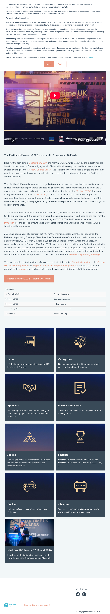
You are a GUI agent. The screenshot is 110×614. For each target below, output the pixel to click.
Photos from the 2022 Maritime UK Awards (29, 278)
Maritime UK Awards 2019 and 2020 (29, 550)
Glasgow (63, 504)
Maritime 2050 (83, 191)
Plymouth (9, 222)
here (91, 57)
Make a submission (69, 405)
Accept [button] (48, 64)
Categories (65, 359)
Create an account (41, 605)
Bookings (12, 504)
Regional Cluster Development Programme (54, 265)
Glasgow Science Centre (39, 169)
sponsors (23, 269)
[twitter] (78, 594)
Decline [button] (61, 64)
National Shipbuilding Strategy (84, 254)
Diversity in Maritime (82, 262)
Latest (11, 359)
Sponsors (13, 405)
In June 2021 (40, 194)
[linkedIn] (84, 594)
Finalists (63, 455)
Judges (11, 455)
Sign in (27, 605)
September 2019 (38, 162)
